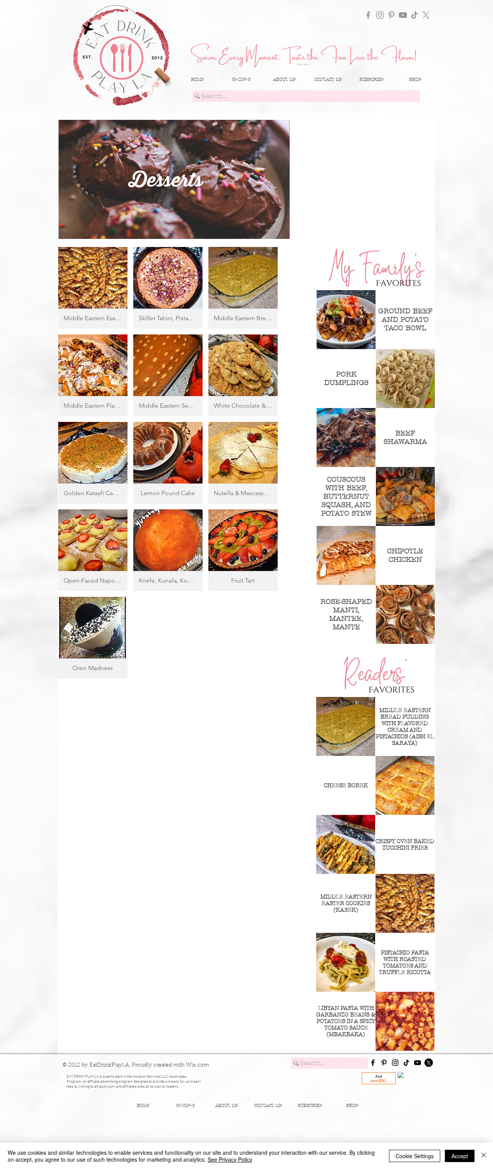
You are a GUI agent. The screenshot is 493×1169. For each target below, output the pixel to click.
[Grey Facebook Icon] (368, 15)
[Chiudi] (483, 1156)
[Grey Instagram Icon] (380, 15)
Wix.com (197, 1065)
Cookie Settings (415, 1156)
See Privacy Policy (230, 1159)
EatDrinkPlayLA (109, 1065)
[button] (92, 288)
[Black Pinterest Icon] (384, 1062)
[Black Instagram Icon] (395, 1062)
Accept (459, 1156)
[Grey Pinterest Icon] (391, 15)
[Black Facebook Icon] (373, 1062)
